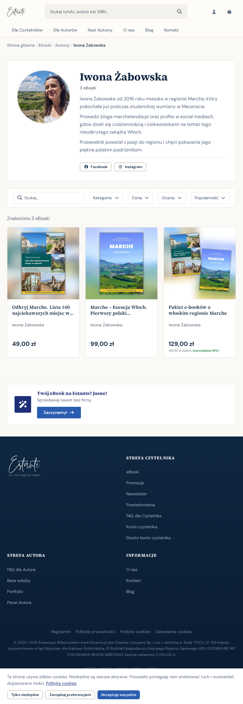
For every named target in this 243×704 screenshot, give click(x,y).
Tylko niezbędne (25, 694)
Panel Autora (19, 602)
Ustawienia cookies (173, 631)
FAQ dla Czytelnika (144, 515)
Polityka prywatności (95, 631)
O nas (129, 30)
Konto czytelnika (141, 526)
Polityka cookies (135, 631)
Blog (149, 30)
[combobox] (116, 12)
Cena (137, 197)
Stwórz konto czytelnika (148, 537)
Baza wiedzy (19, 580)
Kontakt (171, 30)
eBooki (132, 471)
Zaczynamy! (55, 412)
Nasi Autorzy (100, 30)
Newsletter (136, 493)
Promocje (135, 482)
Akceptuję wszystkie (118, 694)
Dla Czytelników (27, 30)
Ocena (168, 197)
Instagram (133, 166)
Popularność (206, 197)
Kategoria (102, 197)
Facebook (99, 166)
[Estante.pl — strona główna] (16, 12)
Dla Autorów (65, 30)
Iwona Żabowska (28, 325)
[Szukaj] (179, 12)
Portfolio (15, 591)
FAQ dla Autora (21, 569)
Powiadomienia (140, 504)
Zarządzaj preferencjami (70, 694)
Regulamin (61, 631)
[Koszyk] (229, 11)
